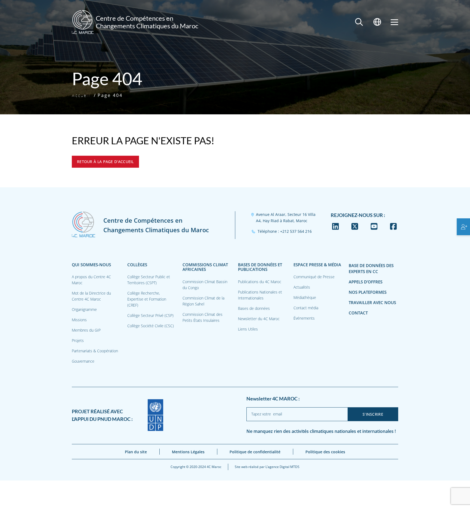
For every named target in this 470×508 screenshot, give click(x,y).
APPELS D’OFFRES (365, 281)
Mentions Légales (188, 451)
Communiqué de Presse (314, 276)
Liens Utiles (248, 329)
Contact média (305, 307)
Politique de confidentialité (255, 451)
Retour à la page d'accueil (105, 161)
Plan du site (136, 451)
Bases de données (254, 308)
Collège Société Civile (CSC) (150, 325)
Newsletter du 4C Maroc (259, 318)
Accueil (81, 95)
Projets (78, 340)
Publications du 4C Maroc (259, 281)
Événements (304, 318)
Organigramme (84, 309)
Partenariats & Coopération (95, 350)
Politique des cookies (325, 451)
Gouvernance (83, 361)
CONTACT (358, 313)
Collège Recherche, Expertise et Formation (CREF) (146, 299)
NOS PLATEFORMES (367, 292)
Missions (79, 319)
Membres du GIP (86, 330)
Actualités (301, 287)
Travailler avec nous (372, 302)
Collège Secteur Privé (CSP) (150, 315)
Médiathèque (304, 297)
